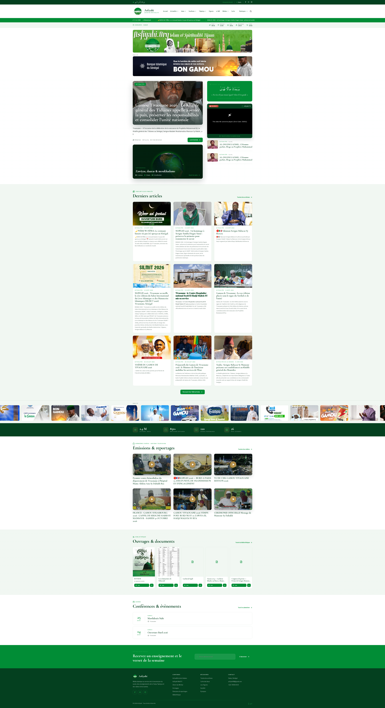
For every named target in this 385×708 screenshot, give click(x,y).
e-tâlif (218, 11)
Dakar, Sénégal (232, 678)
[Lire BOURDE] (144, 562)
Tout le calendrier (244, 608)
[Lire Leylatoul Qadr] (192, 562)
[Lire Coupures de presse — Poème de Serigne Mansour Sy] (241, 562)
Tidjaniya (201, 11)
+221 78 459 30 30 (233, 685)
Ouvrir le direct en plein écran (230, 136)
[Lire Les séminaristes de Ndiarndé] (168, 562)
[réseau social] (245, 2)
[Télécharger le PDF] (151, 585)
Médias (224, 11)
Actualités (173, 11)
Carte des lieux (205, 682)
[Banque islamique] (192, 66)
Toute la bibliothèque (242, 542)
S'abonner (243, 657)
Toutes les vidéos (244, 449)
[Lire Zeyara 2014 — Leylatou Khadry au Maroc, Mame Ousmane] (217, 562)
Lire (139, 585)
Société (202, 688)
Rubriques (242, 11)
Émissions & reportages (180, 691)
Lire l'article (194, 140)
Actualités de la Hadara (180, 678)
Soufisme (192, 11)
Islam (182, 11)
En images (176, 688)
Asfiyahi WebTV (177, 682)
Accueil (165, 11)
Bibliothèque (177, 695)
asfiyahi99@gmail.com (235, 682)
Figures (211, 11)
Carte (233, 11)
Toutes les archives (243, 197)
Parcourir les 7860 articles (191, 392)
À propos (203, 691)
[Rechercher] (250, 11)
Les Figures (204, 685)
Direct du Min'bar (178, 685)
